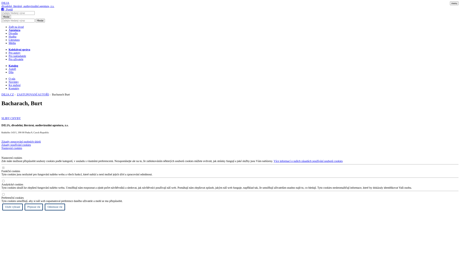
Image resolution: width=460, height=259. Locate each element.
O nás (12, 78)
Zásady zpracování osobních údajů (21, 141)
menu (454, 3)
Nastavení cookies (11, 148)
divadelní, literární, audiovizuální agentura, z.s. (27, 6)
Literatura (14, 39)
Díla (11, 72)
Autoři (12, 69)
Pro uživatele (16, 59)
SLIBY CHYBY (11, 118)
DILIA (5, 2)
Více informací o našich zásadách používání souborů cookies (308, 161)
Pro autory (14, 52)
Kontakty (14, 88)
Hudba (12, 36)
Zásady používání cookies (16, 144)
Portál (9, 9)
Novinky (14, 81)
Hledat (6, 16)
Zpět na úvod (16, 26)
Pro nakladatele (17, 56)
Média (12, 43)
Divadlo (13, 33)
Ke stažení (14, 85)
